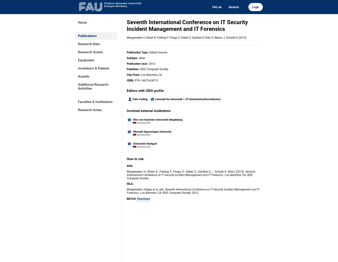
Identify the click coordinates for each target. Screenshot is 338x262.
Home (82, 23)
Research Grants (90, 52)
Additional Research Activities (93, 86)
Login (255, 7)
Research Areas (90, 110)
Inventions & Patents (93, 68)
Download (143, 198)
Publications (87, 36)
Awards (83, 76)
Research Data (89, 44)
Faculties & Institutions (95, 102)
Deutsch (234, 7)
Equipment (86, 60)
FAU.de (217, 7)
